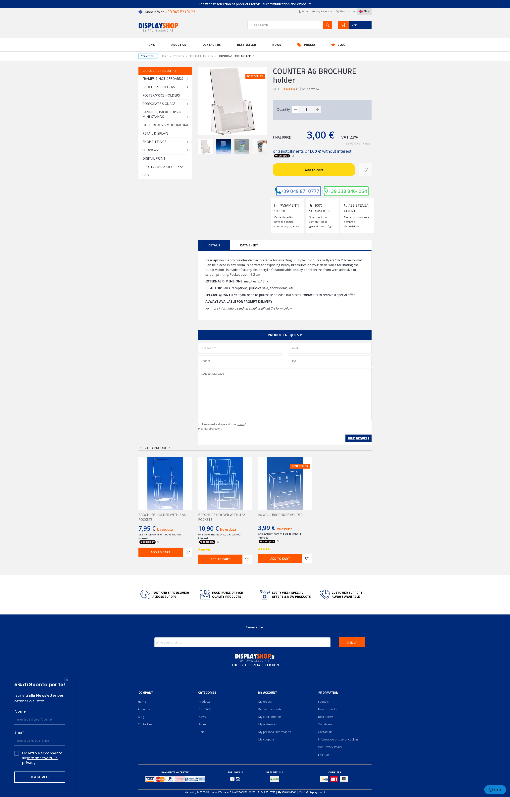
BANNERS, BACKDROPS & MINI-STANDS (161, 114)
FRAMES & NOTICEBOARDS (162, 78)
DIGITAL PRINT (154, 158)
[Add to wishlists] (187, 552)
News (276, 44)
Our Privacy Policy (330, 747)
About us (144, 709)
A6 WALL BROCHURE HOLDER (280, 515)
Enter (305, 11)
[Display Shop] (165, 27)
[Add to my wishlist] (365, 169)
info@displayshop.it (313, 792)
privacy (241, 424)
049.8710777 (268, 792)
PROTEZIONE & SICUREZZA (162, 167)
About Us (178, 44)
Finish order (347, 11)
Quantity (283, 109)
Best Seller (246, 44)
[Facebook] (232, 778)
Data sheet (249, 245)
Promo (309, 44)
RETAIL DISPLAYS (155, 133)
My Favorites (324, 11)
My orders (265, 701)
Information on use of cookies (338, 739)
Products (179, 56)
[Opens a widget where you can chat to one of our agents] (495, 790)
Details (214, 245)
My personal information (274, 732)
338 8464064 (288, 792)
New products (327, 709)
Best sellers (325, 717)
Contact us (211, 44)
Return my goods (269, 709)
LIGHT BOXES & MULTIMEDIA (164, 125)
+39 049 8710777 (300, 191)
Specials (323, 701)
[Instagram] (237, 778)
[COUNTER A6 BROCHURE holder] (205, 146)
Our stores (325, 724)
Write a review (310, 89)
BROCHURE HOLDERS (201, 56)
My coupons (266, 739)
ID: (274, 89)
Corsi (146, 175)
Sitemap (323, 754)
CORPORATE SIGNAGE (159, 104)
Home (150, 44)
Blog (341, 44)
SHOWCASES (151, 150)
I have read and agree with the (224, 424)
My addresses (267, 724)
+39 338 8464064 (348, 191)
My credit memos (269, 717)
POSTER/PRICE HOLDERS (161, 95)
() (297, 89)
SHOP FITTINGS (154, 142)
